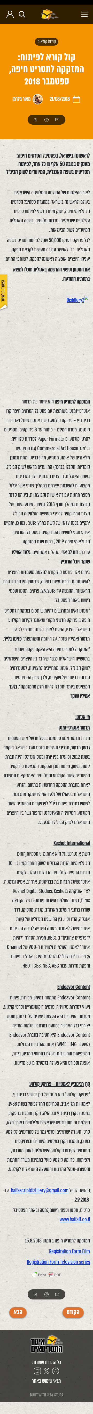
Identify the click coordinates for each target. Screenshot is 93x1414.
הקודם (73, 1312)
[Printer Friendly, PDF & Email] (46, 1275)
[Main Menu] (75, 14)
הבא (17, 1312)
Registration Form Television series (58, 1262)
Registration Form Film (69, 1251)
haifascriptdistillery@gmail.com (39, 1190)
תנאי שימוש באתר (46, 1381)
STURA (58, 1395)
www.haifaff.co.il (75, 1219)
